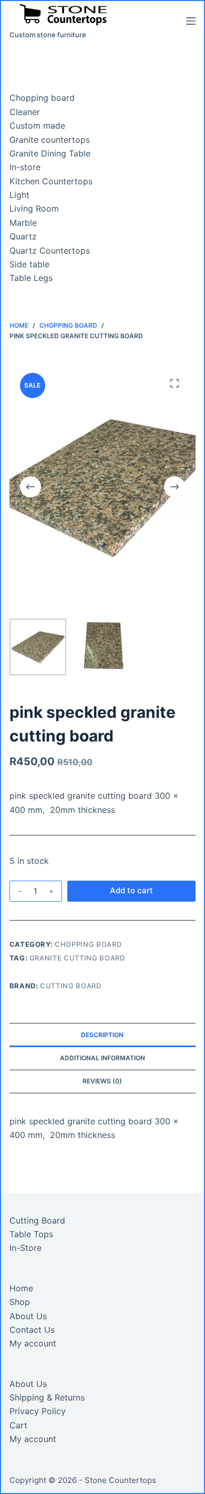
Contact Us (32, 1329)
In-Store (25, 1247)
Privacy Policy (37, 1411)
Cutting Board (37, 1220)
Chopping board (88, 944)
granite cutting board (77, 958)
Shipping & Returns (47, 1397)
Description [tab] (102, 1035)
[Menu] (191, 21)
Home (21, 1288)
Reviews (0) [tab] (102, 1081)
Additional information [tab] (102, 1058)
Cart (18, 1425)
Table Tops (31, 1234)
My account (32, 1343)
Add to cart (131, 890)
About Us (28, 1316)
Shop (19, 1302)
